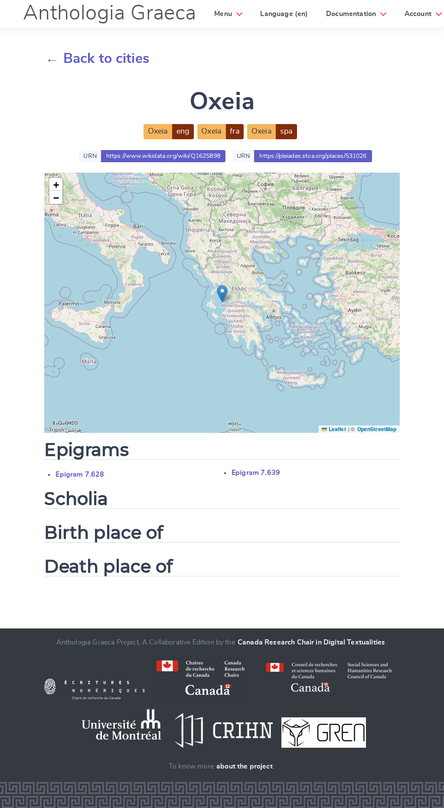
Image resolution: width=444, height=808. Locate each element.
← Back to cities (97, 58)
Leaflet (336, 429)
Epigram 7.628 (80, 474)
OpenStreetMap (377, 429)
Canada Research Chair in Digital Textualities (311, 642)
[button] (222, 294)
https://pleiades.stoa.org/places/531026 (312, 156)
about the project (244, 766)
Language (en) (284, 13)
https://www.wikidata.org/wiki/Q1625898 (163, 156)
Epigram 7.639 (256, 472)
